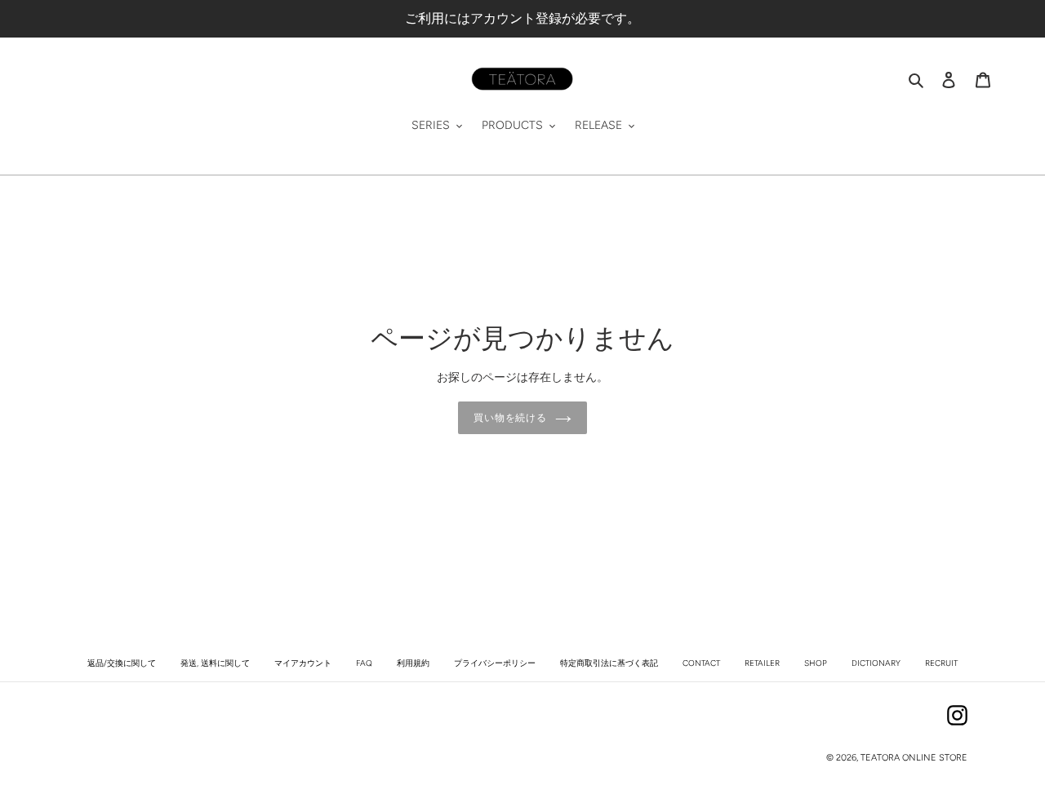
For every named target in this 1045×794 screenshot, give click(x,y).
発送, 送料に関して (215, 663)
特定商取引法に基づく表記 (609, 663)
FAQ (364, 663)
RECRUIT (941, 663)
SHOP (815, 663)
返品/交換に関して (121, 663)
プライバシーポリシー (495, 663)
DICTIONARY (876, 663)
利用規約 (413, 663)
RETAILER (762, 663)
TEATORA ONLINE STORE (913, 757)
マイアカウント (302, 663)
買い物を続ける (511, 418)
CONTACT (701, 663)
